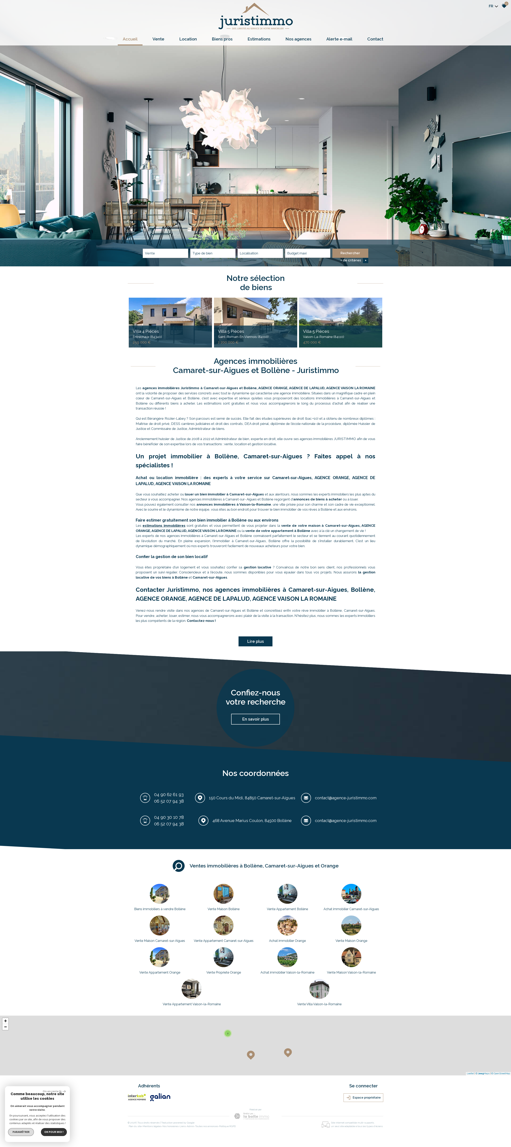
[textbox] (213, 253)
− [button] (5, 1026)
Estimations (259, 38)
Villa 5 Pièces (243, 334)
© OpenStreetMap (500, 1073)
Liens (183, 1126)
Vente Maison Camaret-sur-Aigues (160, 941)
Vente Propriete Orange (223, 972)
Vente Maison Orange (351, 941)
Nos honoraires (170, 1126)
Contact (375, 38)
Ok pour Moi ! (53, 1132)
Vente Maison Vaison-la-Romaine (351, 972)
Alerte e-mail (339, 38)
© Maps (482, 1073)
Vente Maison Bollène (224, 909)
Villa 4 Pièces (147, 334)
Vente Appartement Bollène (287, 909)
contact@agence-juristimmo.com (345, 798)
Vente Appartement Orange (159, 972)
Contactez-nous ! (201, 621)
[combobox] (165, 253)
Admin (190, 1126)
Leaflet (470, 1073)
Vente (158, 38)
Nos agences (298, 38)
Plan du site (135, 1126)
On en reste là (52, 1091)
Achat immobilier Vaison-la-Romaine (287, 972)
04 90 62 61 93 (169, 794)
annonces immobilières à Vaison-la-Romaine (233, 504)
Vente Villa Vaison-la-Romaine (319, 1004)
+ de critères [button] (353, 260)
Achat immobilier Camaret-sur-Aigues (351, 909)
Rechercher (350, 253)
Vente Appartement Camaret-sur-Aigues (224, 941)
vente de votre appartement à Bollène (277, 531)
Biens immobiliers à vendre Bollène (159, 909)
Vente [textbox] (150, 253)
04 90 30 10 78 (169, 817)
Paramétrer (21, 1132)
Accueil (130, 38)
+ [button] (5, 1020)
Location (188, 38)
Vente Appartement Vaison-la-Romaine (192, 1004)
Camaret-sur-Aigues (210, 577)
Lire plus (255, 641)
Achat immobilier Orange (287, 941)
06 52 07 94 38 (169, 801)
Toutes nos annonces (206, 1126)
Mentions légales (152, 1126)
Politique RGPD (227, 1126)
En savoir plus (255, 719)
